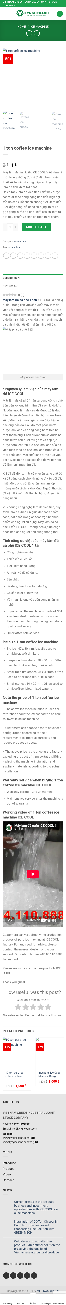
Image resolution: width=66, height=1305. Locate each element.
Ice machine (39, 26)
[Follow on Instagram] (13, 1275)
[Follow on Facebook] (6, 1275)
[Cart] (60, 14)
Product (8, 1168)
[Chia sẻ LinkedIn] (41, 256)
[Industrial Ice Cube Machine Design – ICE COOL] (50, 1052)
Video (7, 1174)
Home (21, 26)
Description (11, 278)
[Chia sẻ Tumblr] (48, 256)
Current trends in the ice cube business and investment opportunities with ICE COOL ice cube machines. (36, 1207)
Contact (8, 1180)
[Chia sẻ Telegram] (55, 256)
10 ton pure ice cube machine (14, 1074)
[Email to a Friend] (27, 256)
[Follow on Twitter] (20, 1275)
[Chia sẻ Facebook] (13, 256)
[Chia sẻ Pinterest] (34, 256)
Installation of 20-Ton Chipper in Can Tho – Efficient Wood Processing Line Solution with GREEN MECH (36, 1227)
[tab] (33, 278)
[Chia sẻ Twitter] (20, 256)
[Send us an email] (27, 1275)
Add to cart (36, 227)
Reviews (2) (10, 285)
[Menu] (5, 14)
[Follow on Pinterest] (34, 1275)
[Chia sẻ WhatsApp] (6, 256)
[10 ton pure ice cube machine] (17, 1052)
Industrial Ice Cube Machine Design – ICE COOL (49, 1074)
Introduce (9, 1163)
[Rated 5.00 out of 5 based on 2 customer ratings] (33, 159)
